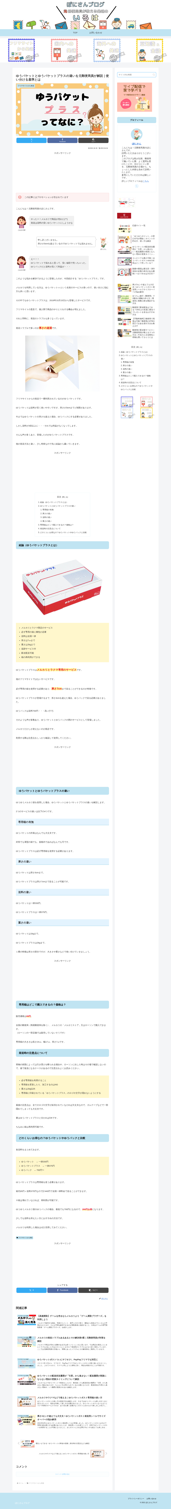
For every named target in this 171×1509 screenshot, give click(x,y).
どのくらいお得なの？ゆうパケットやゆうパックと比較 (63, 532)
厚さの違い (47, 513)
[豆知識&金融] (146, 412)
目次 (59, 497)
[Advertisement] (62, 171)
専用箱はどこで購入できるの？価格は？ (57, 525)
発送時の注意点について (50, 528)
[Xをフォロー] (136, 186)
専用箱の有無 (48, 510)
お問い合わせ (151, 1499)
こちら (146, 181)
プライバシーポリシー (136, 1499)
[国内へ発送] (64, 50)
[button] (93, 140)
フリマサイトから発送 (25, 1237)
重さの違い (47, 521)
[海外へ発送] (107, 50)
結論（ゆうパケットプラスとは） (54, 502)
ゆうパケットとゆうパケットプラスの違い (57, 506)
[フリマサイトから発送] (21, 50)
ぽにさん (136, 143)
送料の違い (47, 517)
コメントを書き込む (62, 1474)
